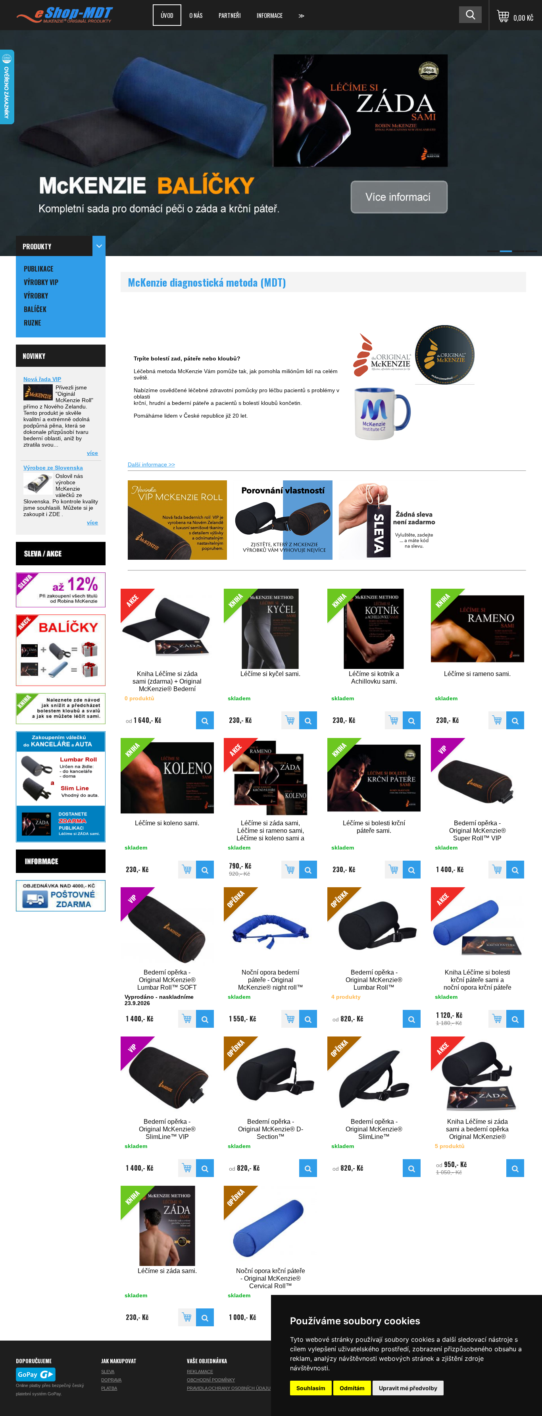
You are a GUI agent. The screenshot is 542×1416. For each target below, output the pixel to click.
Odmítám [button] (352, 1388)
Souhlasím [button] (310, 1388)
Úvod (167, 15)
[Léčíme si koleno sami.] (205, 869)
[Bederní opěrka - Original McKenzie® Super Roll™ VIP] (515, 869)
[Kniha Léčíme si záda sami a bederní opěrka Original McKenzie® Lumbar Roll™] (515, 1168)
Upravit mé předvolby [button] (408, 1388)
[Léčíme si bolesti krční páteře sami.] (412, 869)
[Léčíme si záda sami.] (205, 1317)
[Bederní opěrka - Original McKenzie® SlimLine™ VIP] (205, 1168)
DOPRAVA (111, 1379)
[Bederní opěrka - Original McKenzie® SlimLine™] (412, 1168)
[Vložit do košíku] (290, 720)
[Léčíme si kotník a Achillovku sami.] (412, 720)
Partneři (230, 15)
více (92, 453)
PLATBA (109, 1388)
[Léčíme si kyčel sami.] (308, 720)
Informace (270, 15)
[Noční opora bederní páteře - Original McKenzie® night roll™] (308, 1019)
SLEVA (107, 1371)
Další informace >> (151, 464)
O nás (196, 15)
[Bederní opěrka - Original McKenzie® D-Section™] (308, 1168)
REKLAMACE (200, 1371)
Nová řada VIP (42, 379)
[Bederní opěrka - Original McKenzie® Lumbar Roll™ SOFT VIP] (205, 1019)
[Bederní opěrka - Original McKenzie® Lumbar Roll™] (412, 1019)
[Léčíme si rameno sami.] (515, 720)
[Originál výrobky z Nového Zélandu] (445, 383)
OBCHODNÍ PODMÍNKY (211, 1379)
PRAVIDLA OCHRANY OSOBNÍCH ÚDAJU (229, 1388)
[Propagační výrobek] (382, 440)
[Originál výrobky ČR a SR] (382, 383)
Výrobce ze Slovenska (53, 467)
